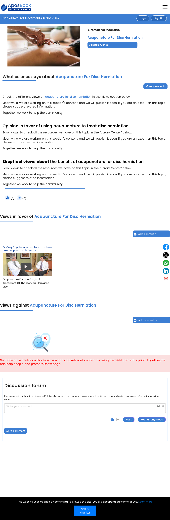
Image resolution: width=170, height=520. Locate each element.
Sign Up (159, 18)
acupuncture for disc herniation (68, 97)
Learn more (145, 501)
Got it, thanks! (85, 511)
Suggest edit (156, 86)
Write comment (15, 431)
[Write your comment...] (84, 408)
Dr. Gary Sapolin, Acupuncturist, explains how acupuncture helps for (27, 267)
